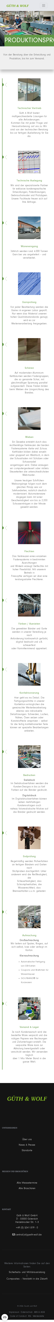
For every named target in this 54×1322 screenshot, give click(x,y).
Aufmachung (29, 935)
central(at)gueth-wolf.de (29, 1234)
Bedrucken (29, 775)
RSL (29, 1316)
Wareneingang (29, 246)
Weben (29, 437)
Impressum (14, 1312)
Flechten (29, 551)
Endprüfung (29, 856)
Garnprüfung (29, 302)
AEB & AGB (39, 1312)
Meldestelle (38, 1316)
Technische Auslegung (29, 180)
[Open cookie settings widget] (4, 1317)
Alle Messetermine (27, 1183)
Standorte (27, 1150)
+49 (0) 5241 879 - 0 (27, 1227)
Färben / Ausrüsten (29, 624)
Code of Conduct (18, 1316)
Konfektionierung (29, 693)
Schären (29, 368)
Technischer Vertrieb (29, 108)
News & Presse (27, 1145)
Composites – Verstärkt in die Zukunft (27, 1279)
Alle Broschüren (27, 1188)
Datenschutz (27, 1312)
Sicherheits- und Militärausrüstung (27, 1272)
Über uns (27, 1139)
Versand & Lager (29, 1027)
